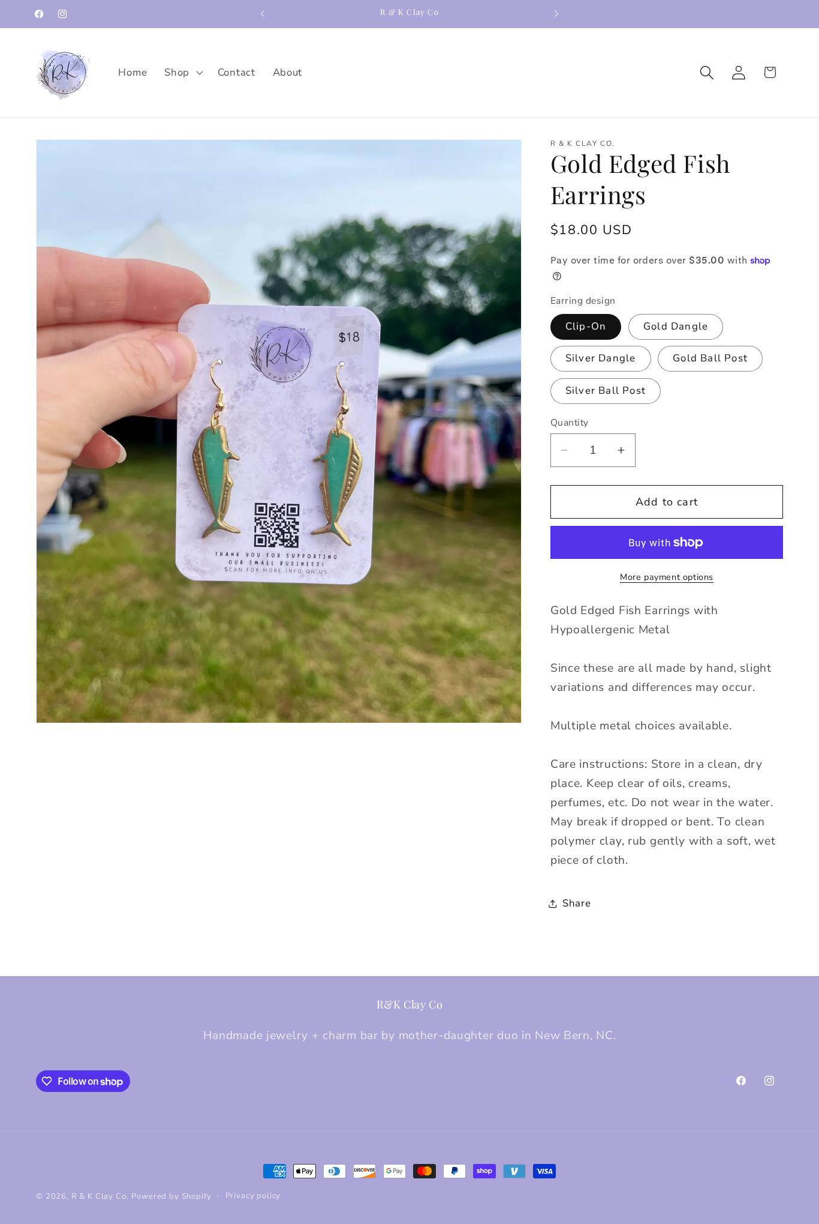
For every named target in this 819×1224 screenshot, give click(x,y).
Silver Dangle (600, 358)
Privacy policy (253, 1195)
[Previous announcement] (262, 14)
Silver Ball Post (605, 390)
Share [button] (576, 903)
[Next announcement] (556, 14)
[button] (182, 73)
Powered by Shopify (171, 1196)
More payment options (666, 577)
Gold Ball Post (710, 358)
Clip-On (585, 326)
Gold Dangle (675, 326)
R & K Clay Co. (100, 1196)
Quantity (569, 422)
